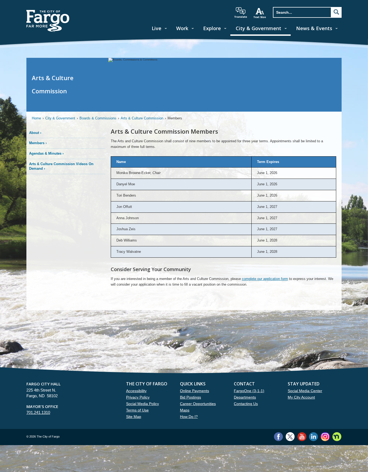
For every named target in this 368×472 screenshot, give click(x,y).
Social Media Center (305, 391)
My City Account (301, 397)
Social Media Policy (142, 404)
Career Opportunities (198, 404)
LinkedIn (313, 436)
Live (156, 28)
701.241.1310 (38, 412)
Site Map (133, 416)
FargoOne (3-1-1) (249, 391)
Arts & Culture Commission (142, 118)
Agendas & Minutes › (46, 153)
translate (240, 12)
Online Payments (194, 391)
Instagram (325, 436)
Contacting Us (246, 404)
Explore (212, 28)
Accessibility (136, 391)
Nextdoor (336, 436)
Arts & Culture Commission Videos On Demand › (61, 166)
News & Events (314, 28)
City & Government (258, 28)
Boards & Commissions (97, 118)
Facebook (278, 436)
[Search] (336, 12)
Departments (245, 397)
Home (36, 118)
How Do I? (189, 416)
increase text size (260, 13)
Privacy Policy (138, 397)
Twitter (290, 436)
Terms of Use (137, 410)
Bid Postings (190, 397)
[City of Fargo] (48, 11)
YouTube (301, 436)
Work (182, 28)
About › (35, 133)
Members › (38, 143)
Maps (184, 410)
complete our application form (265, 279)
